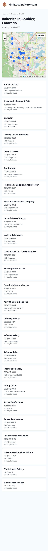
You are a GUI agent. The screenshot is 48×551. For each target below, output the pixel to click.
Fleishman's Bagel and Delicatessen (21, 184)
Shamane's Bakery (13, 368)
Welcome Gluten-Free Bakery (18, 452)
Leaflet (24, 76)
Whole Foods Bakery (14, 469)
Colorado (12, 14)
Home (4, 14)
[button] (29, 58)
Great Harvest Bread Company (19, 201)
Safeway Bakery (12, 318)
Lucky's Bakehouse (13, 235)
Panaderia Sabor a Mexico (16, 285)
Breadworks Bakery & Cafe (17, 101)
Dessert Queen (11, 151)
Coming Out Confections (16, 134)
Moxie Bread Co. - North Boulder (20, 251)
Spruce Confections (13, 402)
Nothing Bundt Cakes (14, 268)
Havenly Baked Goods (14, 218)
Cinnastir (8, 118)
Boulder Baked (11, 84)
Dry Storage (9, 168)
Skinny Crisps (10, 385)
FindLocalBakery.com (22, 4)
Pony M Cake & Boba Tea (16, 301)
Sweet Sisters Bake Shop (16, 435)
